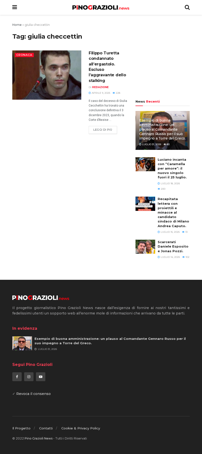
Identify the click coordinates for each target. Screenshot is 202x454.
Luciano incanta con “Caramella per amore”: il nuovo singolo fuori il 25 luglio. (172, 168)
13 (186, 232)
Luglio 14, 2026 (170, 257)
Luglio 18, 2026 (170, 183)
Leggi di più (102, 129)
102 (187, 257)
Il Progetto (21, 428)
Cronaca (24, 55)
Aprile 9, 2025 (100, 92)
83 (167, 144)
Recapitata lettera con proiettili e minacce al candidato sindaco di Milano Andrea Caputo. (173, 212)
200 (162, 188)
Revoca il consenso (33, 393)
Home (17, 25)
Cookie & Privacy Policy (80, 428)
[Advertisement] (162, 57)
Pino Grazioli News (38, 438)
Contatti (46, 428)
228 (117, 92)
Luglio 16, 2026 (170, 232)
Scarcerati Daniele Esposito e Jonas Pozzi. (173, 246)
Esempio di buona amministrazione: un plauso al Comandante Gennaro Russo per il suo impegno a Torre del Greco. (162, 129)
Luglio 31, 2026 (151, 144)
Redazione (100, 87)
